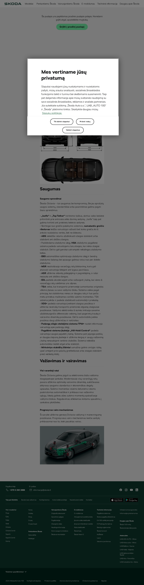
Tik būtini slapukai (61, 122)
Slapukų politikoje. (52, 113)
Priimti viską (85, 122)
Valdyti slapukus (73, 130)
